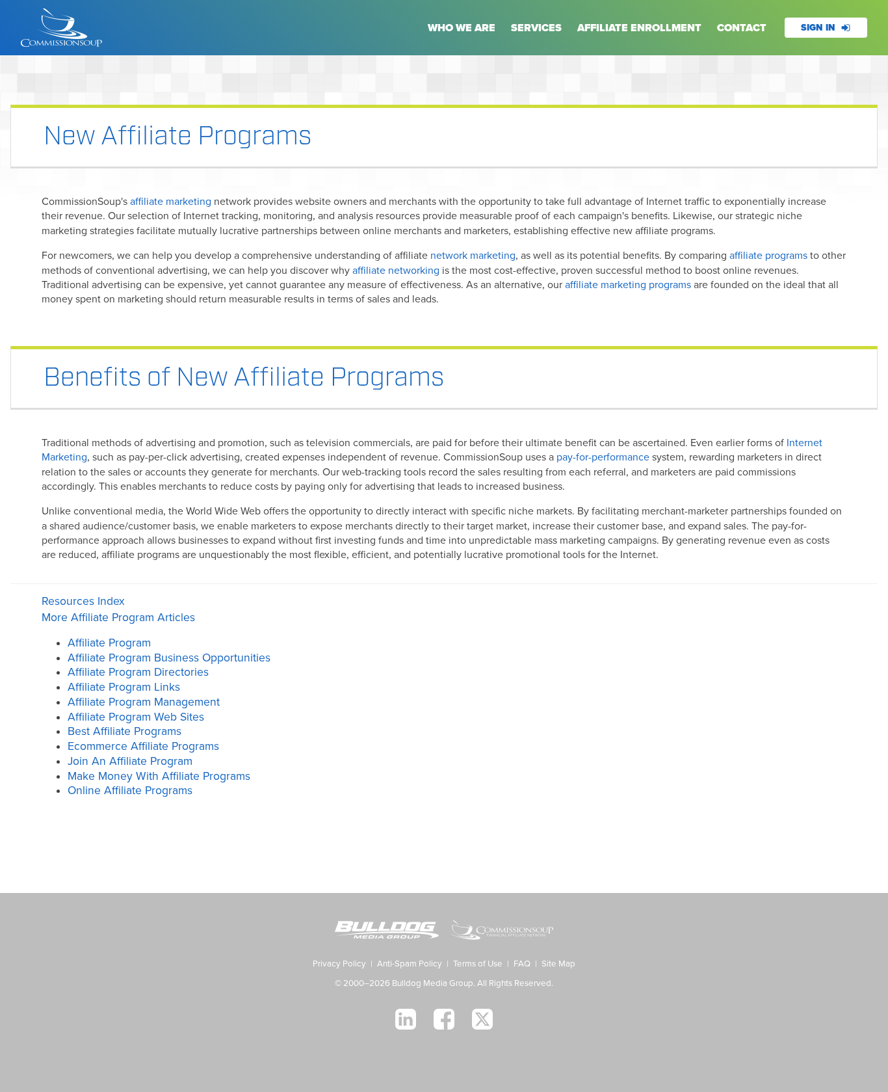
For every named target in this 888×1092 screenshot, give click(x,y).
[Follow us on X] (482, 1019)
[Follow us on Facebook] (444, 1019)
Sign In (818, 27)
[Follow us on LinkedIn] (405, 1019)
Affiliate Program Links (124, 687)
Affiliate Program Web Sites (136, 717)
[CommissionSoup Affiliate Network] (501, 932)
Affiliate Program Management (144, 702)
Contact (741, 27)
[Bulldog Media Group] (387, 932)
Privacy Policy (339, 964)
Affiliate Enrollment (639, 27)
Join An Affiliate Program (130, 761)
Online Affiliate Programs (130, 790)
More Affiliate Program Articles (118, 617)
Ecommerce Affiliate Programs (143, 746)
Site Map (558, 964)
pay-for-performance (602, 457)
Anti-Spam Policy (409, 964)
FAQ (522, 964)
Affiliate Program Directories (138, 672)
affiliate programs (768, 255)
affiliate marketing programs (628, 284)
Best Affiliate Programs (124, 731)
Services (536, 27)
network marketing (473, 255)
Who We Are (461, 27)
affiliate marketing (170, 201)
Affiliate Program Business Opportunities (169, 658)
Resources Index (83, 601)
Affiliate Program (109, 643)
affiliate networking (395, 270)
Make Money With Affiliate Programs (159, 776)
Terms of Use (478, 964)
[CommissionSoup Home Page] (61, 27)
